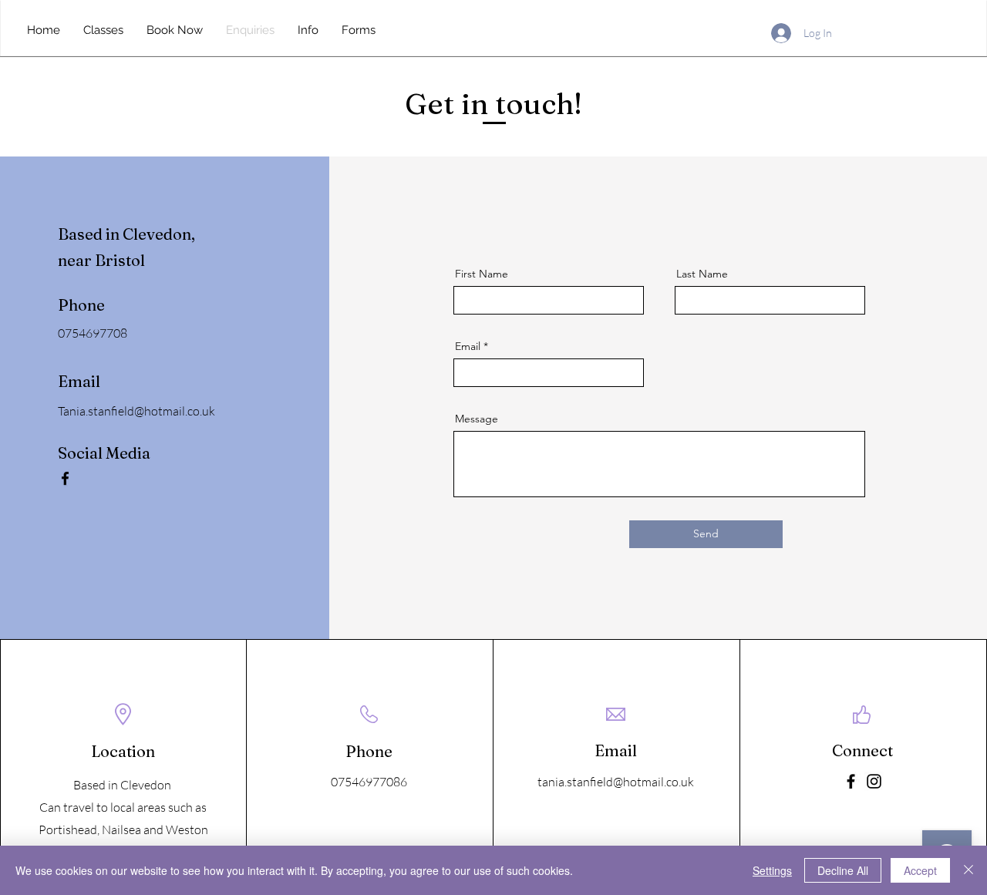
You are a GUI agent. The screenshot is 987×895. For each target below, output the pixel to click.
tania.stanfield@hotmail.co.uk (615, 781)
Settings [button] (772, 870)
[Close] (968, 870)
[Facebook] (65, 478)
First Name (481, 273)
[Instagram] (874, 781)
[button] (308, 30)
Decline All (842, 870)
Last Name (702, 273)
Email (467, 346)
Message (476, 418)
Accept (920, 870)
